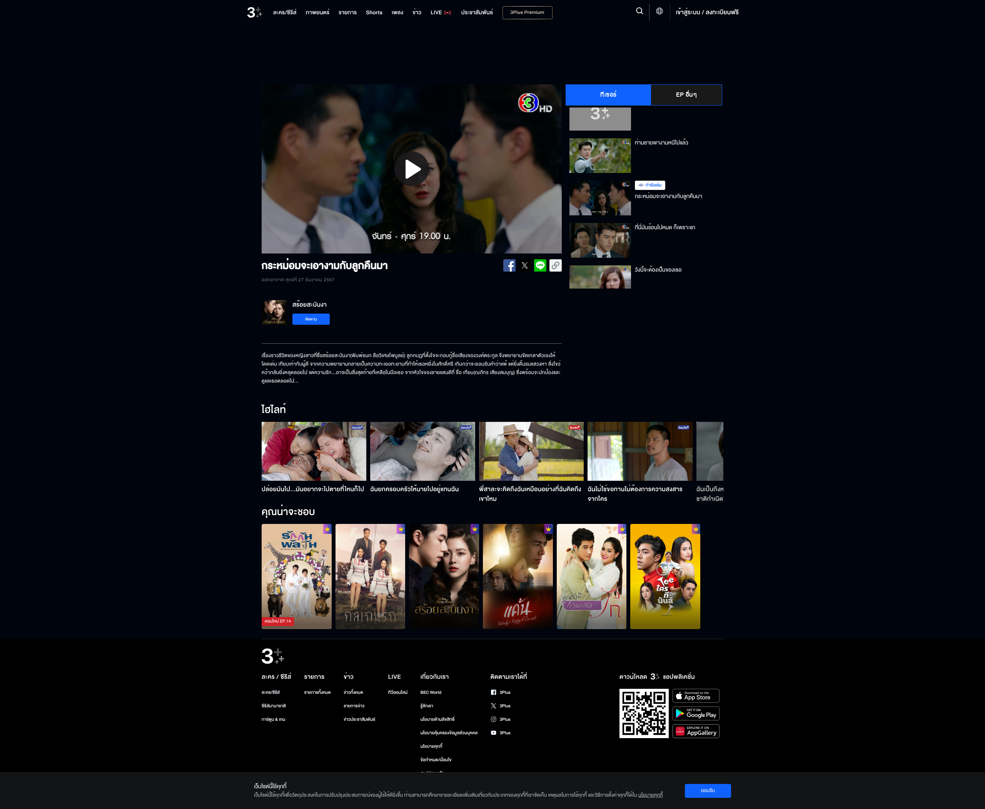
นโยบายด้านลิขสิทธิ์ (438, 719)
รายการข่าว (354, 706)
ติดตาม (311, 319)
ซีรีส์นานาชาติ (274, 706)
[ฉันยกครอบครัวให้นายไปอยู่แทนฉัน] (422, 451)
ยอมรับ (708, 790)
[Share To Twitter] (525, 265)
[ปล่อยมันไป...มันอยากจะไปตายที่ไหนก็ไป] (314, 451)
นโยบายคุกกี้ (431, 746)
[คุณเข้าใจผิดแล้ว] (592, 576)
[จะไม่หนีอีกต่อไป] (518, 576)
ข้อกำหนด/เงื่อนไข (436, 760)
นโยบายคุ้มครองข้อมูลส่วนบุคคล (449, 733)
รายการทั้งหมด (317, 692)
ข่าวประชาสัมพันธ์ (359, 719)
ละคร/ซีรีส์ (271, 692)
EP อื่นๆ (686, 95)
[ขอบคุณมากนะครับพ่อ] (665, 576)
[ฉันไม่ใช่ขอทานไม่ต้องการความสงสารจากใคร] (640, 451)
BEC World (431, 692)
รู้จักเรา (427, 706)
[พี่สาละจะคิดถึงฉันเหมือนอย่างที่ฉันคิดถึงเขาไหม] (531, 451)
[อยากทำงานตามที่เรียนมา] (297, 576)
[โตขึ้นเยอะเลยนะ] (371, 576)
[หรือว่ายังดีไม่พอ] (444, 576)
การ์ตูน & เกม (273, 719)
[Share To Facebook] (509, 265)
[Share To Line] (540, 265)
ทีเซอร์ (608, 95)
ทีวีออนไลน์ (397, 692)
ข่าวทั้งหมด (353, 692)
